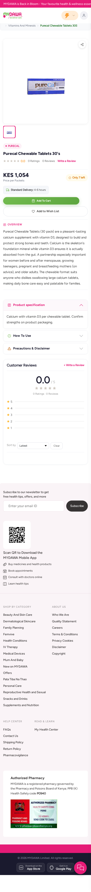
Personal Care (12, 686)
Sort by (11, 445)
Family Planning (13, 628)
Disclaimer (59, 647)
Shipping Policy (13, 742)
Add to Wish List (48, 211)
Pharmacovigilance (15, 755)
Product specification (29, 305)
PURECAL (13, 145)
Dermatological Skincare (19, 621)
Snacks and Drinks (15, 699)
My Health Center (46, 729)
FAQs (7, 729)
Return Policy (12, 749)
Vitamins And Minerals (22, 25)
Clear (57, 445)
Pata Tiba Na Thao (15, 679)
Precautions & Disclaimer (31, 348)
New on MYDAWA (15, 666)
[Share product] (82, 44)
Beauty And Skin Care (17, 615)
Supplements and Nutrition (21, 705)
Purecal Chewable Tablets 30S (58, 25)
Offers (7, 673)
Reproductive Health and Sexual (24, 692)
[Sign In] (84, 15)
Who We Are (60, 615)
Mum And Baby (13, 660)
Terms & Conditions (65, 634)
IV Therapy (10, 647)
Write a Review (67, 161)
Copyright (58, 653)
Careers (57, 628)
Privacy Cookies (62, 640)
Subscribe (77, 506)
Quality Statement (64, 621)
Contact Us (10, 736)
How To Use (22, 336)
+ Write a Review (74, 365)
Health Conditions (15, 640)
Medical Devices (14, 653)
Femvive (8, 634)
